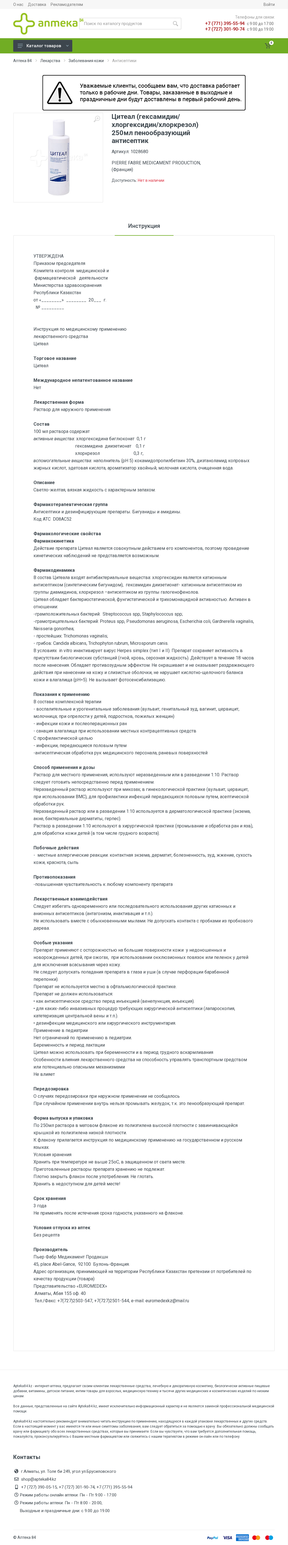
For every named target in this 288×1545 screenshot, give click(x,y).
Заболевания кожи (86, 60)
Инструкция (144, 226)
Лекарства (50, 60)
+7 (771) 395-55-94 (225, 23)
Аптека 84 (22, 60)
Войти (269, 4)
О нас (18, 4)
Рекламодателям (67, 4)
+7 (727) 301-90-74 (225, 29)
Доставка (37, 4)
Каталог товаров (43, 45)
